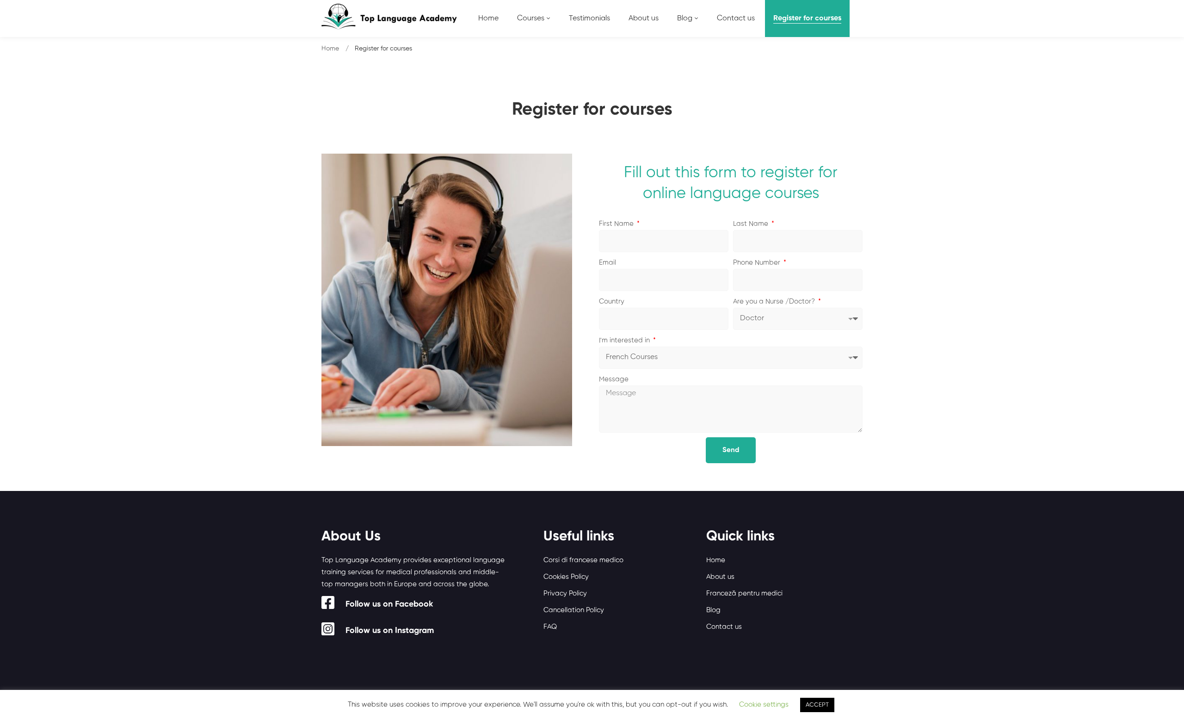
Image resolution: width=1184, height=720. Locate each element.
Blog (713, 610)
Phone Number (757, 262)
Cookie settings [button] (764, 704)
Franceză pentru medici (744, 593)
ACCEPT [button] (817, 705)
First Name (617, 223)
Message (614, 379)
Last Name (751, 223)
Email (607, 262)
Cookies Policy (566, 576)
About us (720, 576)
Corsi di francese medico (583, 560)
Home (330, 48)
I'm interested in (625, 340)
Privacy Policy (565, 593)
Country (611, 301)
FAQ (550, 626)
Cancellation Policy (573, 610)
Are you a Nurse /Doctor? (775, 301)
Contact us (724, 626)
